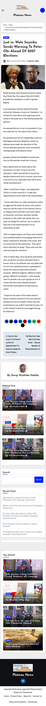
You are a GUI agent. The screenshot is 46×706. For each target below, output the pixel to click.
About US (27, 696)
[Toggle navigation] (2, 10)
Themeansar (27, 692)
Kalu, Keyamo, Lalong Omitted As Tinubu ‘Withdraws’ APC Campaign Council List (21, 404)
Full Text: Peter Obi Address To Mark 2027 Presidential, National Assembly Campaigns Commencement (22, 453)
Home (6, 696)
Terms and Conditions (17, 702)
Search (6, 472)
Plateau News (22, 15)
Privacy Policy (16, 696)
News (6, 37)
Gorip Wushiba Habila (18, 61)
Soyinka (6, 157)
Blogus (16, 692)
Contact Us (37, 696)
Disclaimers (32, 702)
